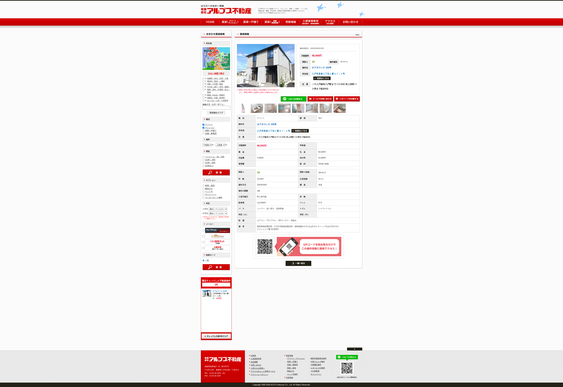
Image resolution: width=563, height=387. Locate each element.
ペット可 (209, 191)
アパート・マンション (296, 358)
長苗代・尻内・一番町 (215, 81)
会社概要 (254, 362)
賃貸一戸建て (292, 362)
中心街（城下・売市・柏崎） (217, 87)
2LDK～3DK (210, 163)
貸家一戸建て (211, 130)
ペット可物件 (292, 374)
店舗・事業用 (211, 133)
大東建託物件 (316, 365)
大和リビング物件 (318, 362)
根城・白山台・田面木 (215, 95)
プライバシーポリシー (259, 375)
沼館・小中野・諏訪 (214, 84)
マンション (210, 128)
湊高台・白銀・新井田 (215, 98)
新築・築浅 (210, 185)
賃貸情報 (289, 356)
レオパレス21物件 (318, 368)
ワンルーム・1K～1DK (214, 157)
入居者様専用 (256, 359)
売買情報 (289, 378)
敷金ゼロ (209, 188)
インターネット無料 (213, 197)
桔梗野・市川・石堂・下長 (216, 78)
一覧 (207, 260)
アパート (209, 124)
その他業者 (315, 371)
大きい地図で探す (216, 73)
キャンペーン (211, 194)
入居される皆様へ (258, 368)
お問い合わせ (256, 365)
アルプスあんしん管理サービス (263, 371)
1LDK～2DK (210, 160)
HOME (253, 356)
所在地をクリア (216, 113)
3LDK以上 (209, 165)
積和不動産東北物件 (319, 358)
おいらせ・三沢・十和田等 (216, 101)
